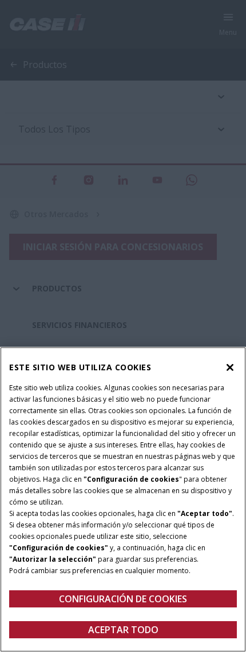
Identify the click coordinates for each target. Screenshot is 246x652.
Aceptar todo (123, 629)
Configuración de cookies (123, 599)
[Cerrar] (230, 367)
